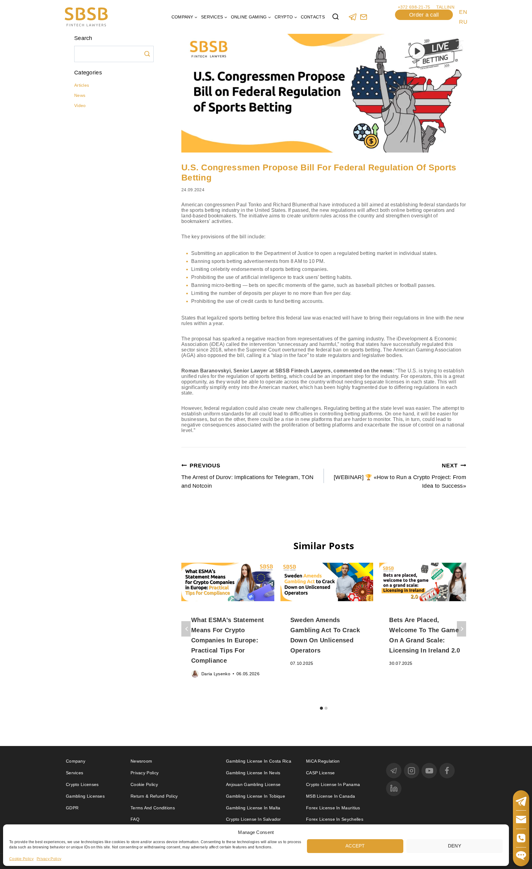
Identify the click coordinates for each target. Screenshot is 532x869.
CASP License (320, 772)
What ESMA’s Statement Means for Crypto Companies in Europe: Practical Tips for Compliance (227, 640)
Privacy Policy (49, 858)
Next (461, 629)
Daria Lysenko (215, 673)
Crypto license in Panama (333, 784)
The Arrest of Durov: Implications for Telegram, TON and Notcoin (247, 475)
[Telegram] (352, 16)
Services (74, 772)
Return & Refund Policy (154, 796)
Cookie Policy (21, 858)
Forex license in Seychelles (334, 819)
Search (147, 54)
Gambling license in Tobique (255, 796)
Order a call (424, 15)
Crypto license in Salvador (253, 819)
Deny (454, 845)
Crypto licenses (82, 784)
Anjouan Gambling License (253, 784)
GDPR (72, 807)
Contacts (313, 16)
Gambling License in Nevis (253, 772)
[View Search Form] (335, 17)
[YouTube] (429, 770)
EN (463, 12)
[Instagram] (411, 770)
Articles (81, 85)
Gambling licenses (85, 796)
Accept (355, 845)
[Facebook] (447, 770)
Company (75, 761)
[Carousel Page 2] (326, 708)
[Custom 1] (363, 16)
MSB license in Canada (330, 796)
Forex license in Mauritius (333, 807)
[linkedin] (393, 788)
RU (463, 22)
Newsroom (141, 761)
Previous (186, 629)
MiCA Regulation (323, 761)
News (79, 95)
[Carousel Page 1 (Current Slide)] (321, 708)
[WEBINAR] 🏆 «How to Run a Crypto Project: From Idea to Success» (400, 475)
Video (80, 105)
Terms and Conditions (153, 807)
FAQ (135, 819)
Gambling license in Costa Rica (258, 761)
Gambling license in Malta (253, 807)
